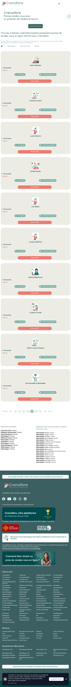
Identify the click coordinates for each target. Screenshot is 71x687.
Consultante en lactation (42, 581)
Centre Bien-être (57, 577)
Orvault (45, 453)
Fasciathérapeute (57, 587)
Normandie (5, 638)
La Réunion (22, 635)
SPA (37, 615)
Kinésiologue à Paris (41, 653)
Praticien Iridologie (7, 603)
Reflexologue (5, 615)
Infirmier (38, 592)
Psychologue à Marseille (8, 655)
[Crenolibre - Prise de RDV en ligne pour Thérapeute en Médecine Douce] (23, 3)
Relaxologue (22, 615)
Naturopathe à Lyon (41, 649)
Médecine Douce (6, 596)
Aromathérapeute (58, 575)
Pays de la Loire (25, 46)
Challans (45, 458)
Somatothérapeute (24, 617)
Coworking (56, 581)
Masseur (38, 594)
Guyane (55, 633)
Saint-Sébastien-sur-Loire (50, 451)
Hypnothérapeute (7, 592)
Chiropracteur (6, 579)
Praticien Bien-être (41, 598)
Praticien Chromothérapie (9, 601)
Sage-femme (56, 615)
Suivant (50, 411)
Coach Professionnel (41, 579)
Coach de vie (56, 579)
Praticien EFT (22, 601)
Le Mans (45, 436)
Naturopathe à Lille (24, 655)
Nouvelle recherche (35, 26)
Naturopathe (11, 46)
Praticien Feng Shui (41, 601)
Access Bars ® (6, 575)
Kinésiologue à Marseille (8, 657)
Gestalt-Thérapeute (24, 589)
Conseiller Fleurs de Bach (25, 581)
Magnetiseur (22, 594)
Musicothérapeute (58, 594)
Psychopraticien (40, 613)
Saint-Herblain (47, 445)
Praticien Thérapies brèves (60, 607)
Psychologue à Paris (7, 649)
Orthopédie (56, 596)
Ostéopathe (5, 598)
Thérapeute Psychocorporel (60, 620)
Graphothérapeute (41, 589)
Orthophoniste (40, 596)
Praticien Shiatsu (23, 607)
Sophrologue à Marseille (25, 649)
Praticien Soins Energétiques (43, 607)
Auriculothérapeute (24, 577)
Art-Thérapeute (6, 577)
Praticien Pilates (40, 605)
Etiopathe (39, 587)
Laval (44, 444)
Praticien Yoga (6, 609)
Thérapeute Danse (7, 620)
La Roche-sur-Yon (48, 442)
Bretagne (38, 631)
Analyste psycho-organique (43, 575)
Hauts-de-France (6, 635)
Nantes (37, 46)
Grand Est (22, 633)
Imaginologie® (23, 592)
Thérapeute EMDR (24, 620)
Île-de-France (22, 640)
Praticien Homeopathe (59, 601)
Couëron (45, 456)
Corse (3, 633)
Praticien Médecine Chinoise (9, 605)
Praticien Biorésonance (59, 598)
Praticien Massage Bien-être (43, 603)
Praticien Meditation (58, 603)
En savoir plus (12, 683)
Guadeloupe (39, 633)
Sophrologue (39, 617)
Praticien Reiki (6, 607)
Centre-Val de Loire (58, 631)
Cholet (44, 440)
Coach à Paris (39, 655)
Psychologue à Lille (24, 653)
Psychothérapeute (58, 613)
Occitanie (38, 638)
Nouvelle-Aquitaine (24, 638)
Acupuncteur (22, 575)
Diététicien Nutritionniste (26, 585)
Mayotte (55, 635)
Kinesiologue (56, 592)
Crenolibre (6, 493)
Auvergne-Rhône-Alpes (8, 631)
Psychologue (5, 613)
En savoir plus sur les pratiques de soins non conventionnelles (21, 548)
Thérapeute (56, 617)
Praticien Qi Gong (58, 605)
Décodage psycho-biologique (44, 585)
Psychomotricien (23, 613)
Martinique (39, 635)
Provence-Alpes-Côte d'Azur (9, 640)
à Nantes (9, 430)
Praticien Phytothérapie (25, 605)
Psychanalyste (57, 609)
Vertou (45, 455)
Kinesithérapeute (6, 594)
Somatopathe (5, 617)
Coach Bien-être (23, 579)
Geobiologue (5, 589)
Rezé (44, 449)
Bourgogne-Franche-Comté (26, 631)
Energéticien (56, 585)
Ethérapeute (22, 587)
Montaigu (45, 460)
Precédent (5, 411)
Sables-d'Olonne (48, 447)
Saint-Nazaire (47, 438)
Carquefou (46, 462)
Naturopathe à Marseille (59, 653)
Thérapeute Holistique (42, 620)
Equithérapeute (6, 587)
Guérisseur (56, 589)
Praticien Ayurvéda (24, 598)
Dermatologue (6, 585)
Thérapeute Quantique (8, 622)
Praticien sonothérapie (42, 609)
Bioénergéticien (40, 577)
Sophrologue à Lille (7, 653)
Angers (45, 434)
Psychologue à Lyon (58, 655)
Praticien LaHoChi (24, 603)
